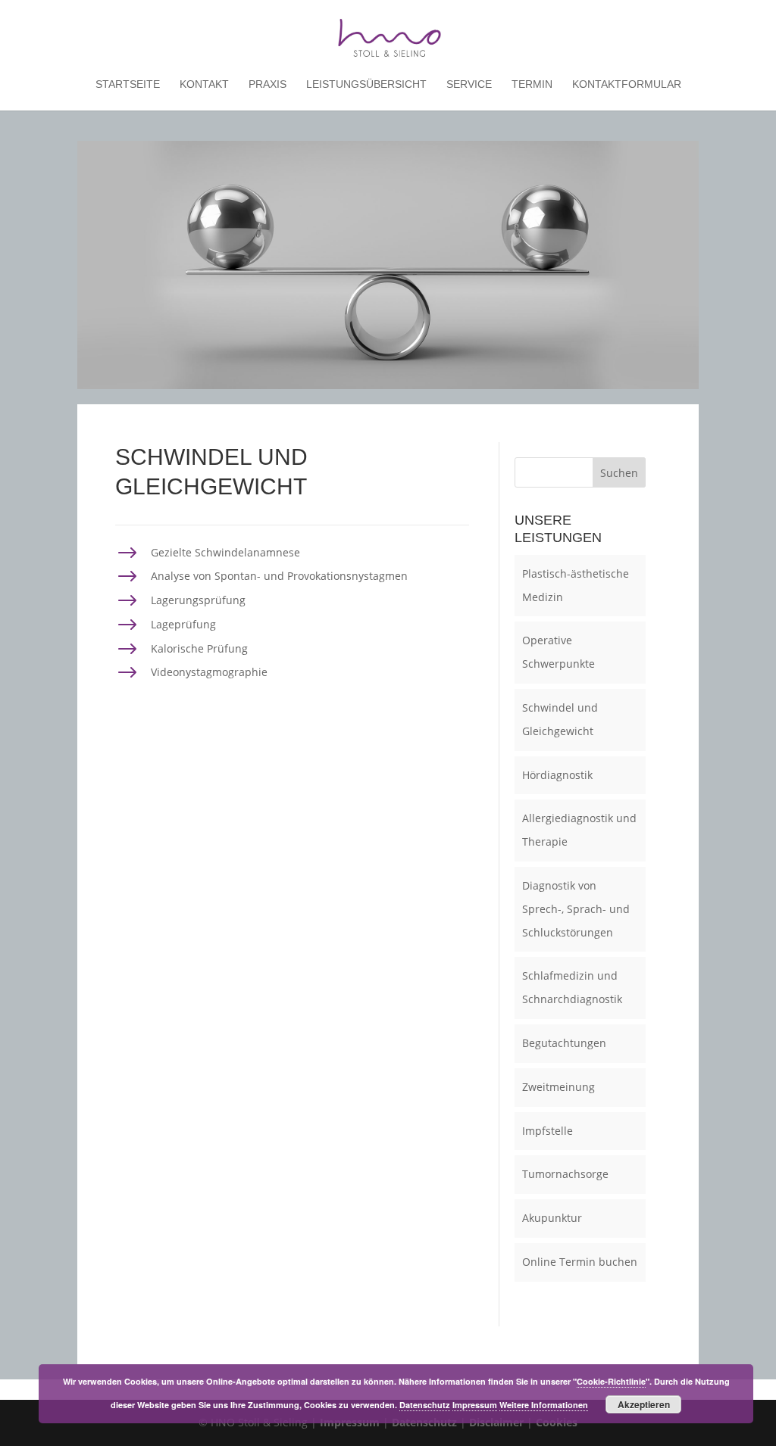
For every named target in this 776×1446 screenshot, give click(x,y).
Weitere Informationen (543, 1404)
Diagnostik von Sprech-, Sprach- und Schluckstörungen (576, 909)
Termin (532, 84)
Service (469, 84)
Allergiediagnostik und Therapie (579, 830)
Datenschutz (424, 1404)
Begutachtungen (564, 1043)
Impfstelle (547, 1130)
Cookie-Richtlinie (611, 1381)
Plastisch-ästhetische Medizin (575, 585)
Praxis (267, 84)
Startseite (127, 84)
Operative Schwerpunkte (558, 652)
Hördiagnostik (557, 775)
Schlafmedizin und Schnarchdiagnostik (572, 987)
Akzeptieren (644, 1404)
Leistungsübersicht (366, 84)
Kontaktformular (626, 84)
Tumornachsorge (565, 1174)
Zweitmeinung (558, 1087)
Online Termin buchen (579, 1261)
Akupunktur (552, 1218)
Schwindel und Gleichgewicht (560, 719)
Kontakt (204, 84)
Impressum (474, 1404)
